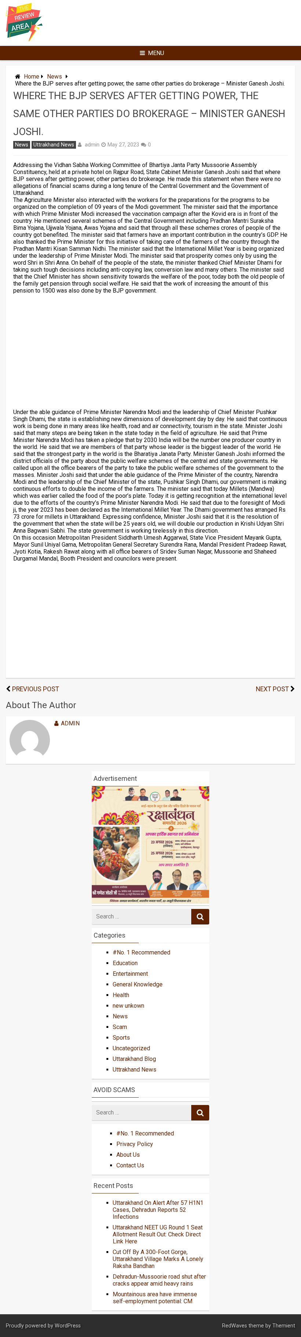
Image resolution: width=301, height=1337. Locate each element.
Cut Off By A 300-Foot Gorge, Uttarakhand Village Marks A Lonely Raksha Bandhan (158, 1259)
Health (121, 995)
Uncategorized (131, 1048)
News (54, 76)
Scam (120, 1026)
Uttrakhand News (53, 145)
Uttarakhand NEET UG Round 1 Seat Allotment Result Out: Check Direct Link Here (158, 1234)
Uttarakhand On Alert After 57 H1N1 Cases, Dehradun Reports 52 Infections (158, 1209)
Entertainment (130, 973)
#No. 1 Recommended (141, 952)
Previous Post (35, 689)
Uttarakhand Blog (134, 1058)
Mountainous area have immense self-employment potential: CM (155, 1298)
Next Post (272, 689)
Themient (283, 1326)
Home (31, 76)
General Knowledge (138, 984)
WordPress (68, 1326)
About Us (128, 1154)
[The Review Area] (24, 39)
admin (92, 144)
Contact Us (130, 1165)
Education (125, 963)
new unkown (128, 1005)
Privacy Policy (134, 1144)
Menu (156, 53)
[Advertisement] (151, 351)
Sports (121, 1037)
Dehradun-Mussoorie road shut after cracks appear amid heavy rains (159, 1280)
